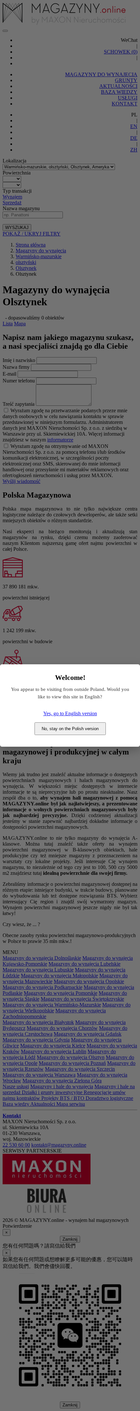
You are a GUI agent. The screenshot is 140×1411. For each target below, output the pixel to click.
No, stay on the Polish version (70, 728)
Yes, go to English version (70, 713)
